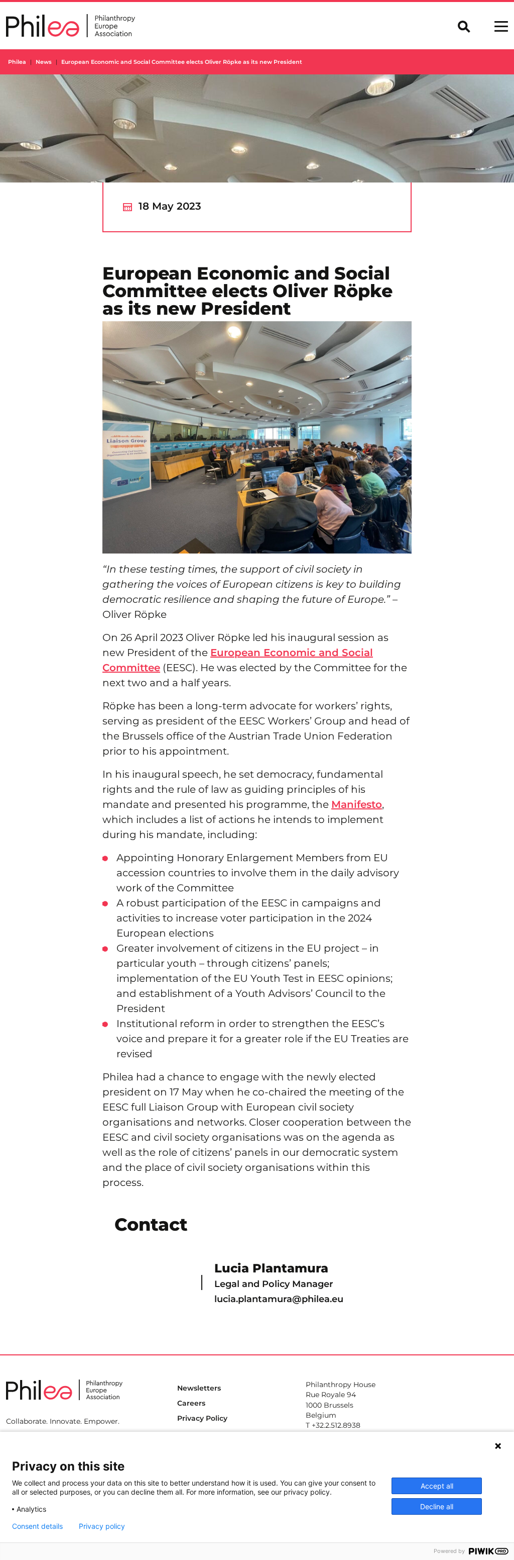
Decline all (436, 1506)
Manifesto (356, 804)
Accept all (437, 1486)
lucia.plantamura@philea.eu (278, 1299)
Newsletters (199, 1388)
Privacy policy (102, 1526)
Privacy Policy (202, 1418)
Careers (191, 1403)
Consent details (37, 1526)
